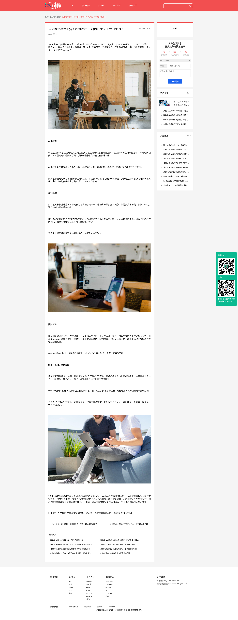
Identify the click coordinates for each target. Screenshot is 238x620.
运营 (58, 17)
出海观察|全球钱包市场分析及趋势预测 (115, 553)
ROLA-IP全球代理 (71, 607)
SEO (71, 587)
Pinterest (108, 593)
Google (108, 587)
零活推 (99, 607)
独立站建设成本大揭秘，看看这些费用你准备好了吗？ (71, 545)
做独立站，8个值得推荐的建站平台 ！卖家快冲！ (182, 185)
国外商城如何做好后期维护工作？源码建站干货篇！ (130, 524)
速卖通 (88, 584)
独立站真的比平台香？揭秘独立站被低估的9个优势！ (181, 105)
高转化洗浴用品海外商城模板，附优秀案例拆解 (118, 549)
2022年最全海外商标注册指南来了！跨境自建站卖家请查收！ (75, 524)
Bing (107, 590)
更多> (189, 93)
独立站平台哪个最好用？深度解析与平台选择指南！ (70, 549)
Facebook (109, 581)
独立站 (101, 5)
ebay (88, 587)
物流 (71, 593)
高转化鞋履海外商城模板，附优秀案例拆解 (66, 540)
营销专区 (133, 5)
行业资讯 (86, 5)
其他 (88, 599)
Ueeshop (111, 607)
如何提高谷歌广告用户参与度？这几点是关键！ (118, 545)
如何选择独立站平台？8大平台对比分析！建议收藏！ (70, 553)
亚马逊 (88, 581)
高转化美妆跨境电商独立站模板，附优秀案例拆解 (119, 540)
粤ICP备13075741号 (134, 610)
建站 (71, 581)
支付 (71, 590)
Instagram (109, 584)
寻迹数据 (87, 607)
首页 (72, 5)
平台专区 (117, 5)
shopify (89, 593)
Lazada (89, 596)
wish (88, 590)
